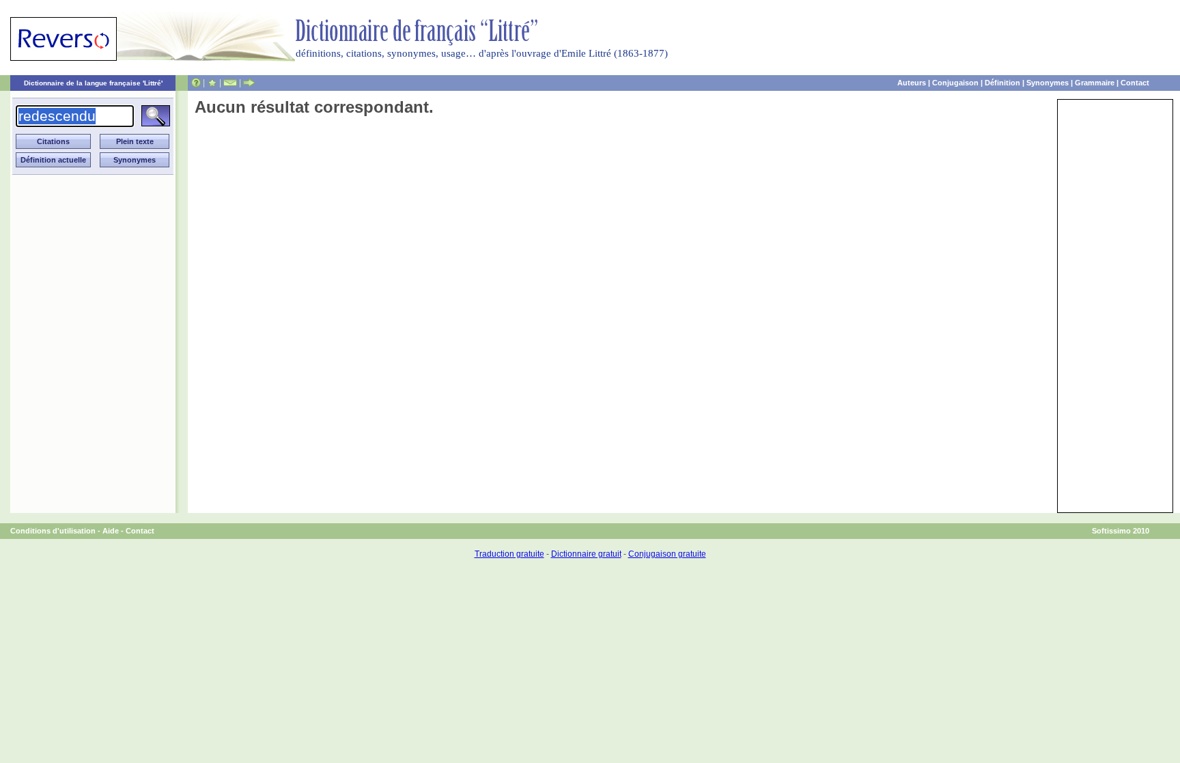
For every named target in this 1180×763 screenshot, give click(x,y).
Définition (1002, 83)
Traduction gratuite (509, 554)
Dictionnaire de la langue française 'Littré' (93, 83)
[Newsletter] (230, 82)
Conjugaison (955, 83)
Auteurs (911, 83)
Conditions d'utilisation (53, 531)
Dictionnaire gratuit (586, 554)
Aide (110, 531)
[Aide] (196, 82)
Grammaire (1094, 83)
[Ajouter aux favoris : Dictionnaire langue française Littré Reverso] (212, 82)
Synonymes (1047, 83)
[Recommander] (249, 82)
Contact (1135, 83)
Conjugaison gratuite (667, 554)
